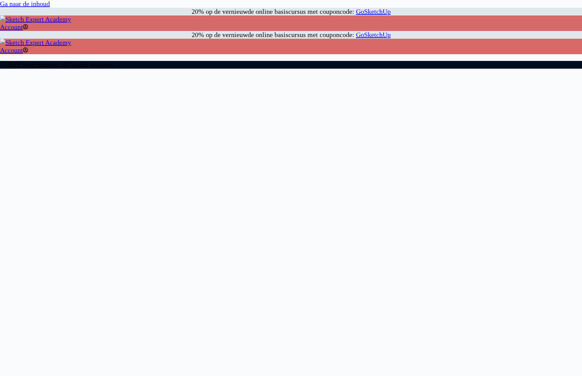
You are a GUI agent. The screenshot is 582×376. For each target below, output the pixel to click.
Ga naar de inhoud (25, 3)
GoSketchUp (373, 11)
